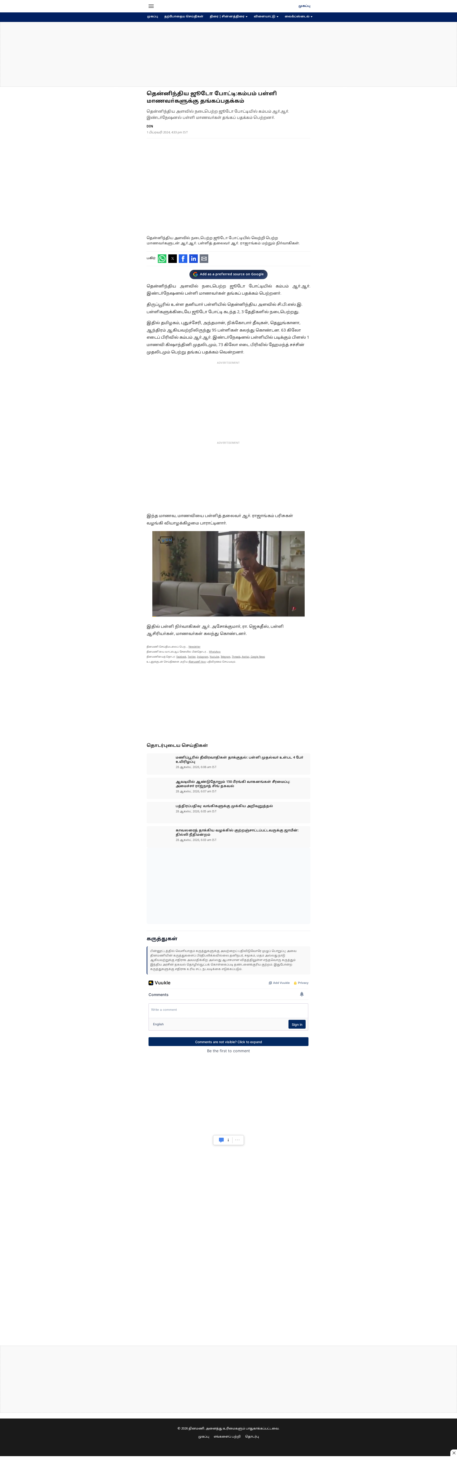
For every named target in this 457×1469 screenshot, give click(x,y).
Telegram (225, 657)
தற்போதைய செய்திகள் (184, 16)
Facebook (181, 657)
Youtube (214, 657)
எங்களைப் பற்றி (227, 1437)
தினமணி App (197, 662)
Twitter (192, 657)
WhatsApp (215, 652)
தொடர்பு (252, 1437)
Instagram (202, 657)
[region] (228, 54)
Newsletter (194, 647)
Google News (258, 657)
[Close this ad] (453, 1452)
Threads (236, 657)
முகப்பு (304, 6)
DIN (150, 127)
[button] (151, 6)
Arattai (245, 657)
